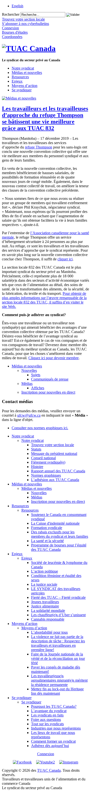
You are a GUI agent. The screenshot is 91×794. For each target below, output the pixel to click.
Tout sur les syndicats (47, 724)
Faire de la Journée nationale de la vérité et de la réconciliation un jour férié (58, 658)
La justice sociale (44, 584)
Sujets (35, 375)
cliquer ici (65, 259)
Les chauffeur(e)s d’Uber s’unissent (58, 615)
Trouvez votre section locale (52, 445)
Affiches (37, 388)
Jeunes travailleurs (45, 602)
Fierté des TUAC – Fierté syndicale (58, 597)
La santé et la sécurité (47, 541)
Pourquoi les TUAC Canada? (53, 706)
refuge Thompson (38, 147)
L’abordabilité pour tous (49, 632)
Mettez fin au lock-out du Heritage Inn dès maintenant (57, 691)
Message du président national (54, 453)
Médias (27, 383)
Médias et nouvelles (27, 72)
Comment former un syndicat (53, 741)
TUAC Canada (49, 770)
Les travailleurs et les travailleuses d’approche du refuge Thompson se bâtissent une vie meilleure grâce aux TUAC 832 (45, 118)
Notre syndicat (23, 68)
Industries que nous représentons (56, 728)
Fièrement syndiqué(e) (48, 462)
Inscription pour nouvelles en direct (48, 392)
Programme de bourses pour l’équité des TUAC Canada (58, 547)
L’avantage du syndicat (48, 711)
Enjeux (17, 81)
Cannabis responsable (47, 619)
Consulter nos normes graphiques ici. (40, 428)
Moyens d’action (24, 86)
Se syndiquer (22, 90)
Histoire (37, 467)
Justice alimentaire (45, 606)
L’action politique (44, 571)
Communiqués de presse (49, 379)
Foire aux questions (46, 719)
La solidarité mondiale (48, 610)
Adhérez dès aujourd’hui (50, 746)
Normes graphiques (46, 475)
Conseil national (43, 458)
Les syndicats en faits (47, 715)
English (17, 6)
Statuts (36, 449)
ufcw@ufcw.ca (29, 415)
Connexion (45, 754)
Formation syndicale (46, 528)
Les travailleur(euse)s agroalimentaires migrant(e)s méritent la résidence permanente (59, 680)
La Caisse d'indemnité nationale (55, 523)
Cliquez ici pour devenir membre (53, 358)
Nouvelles (29, 370)
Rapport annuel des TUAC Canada (58, 471)
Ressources (20, 77)
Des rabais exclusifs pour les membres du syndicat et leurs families (59, 534)
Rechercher (10, 14)
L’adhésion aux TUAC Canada (55, 480)
